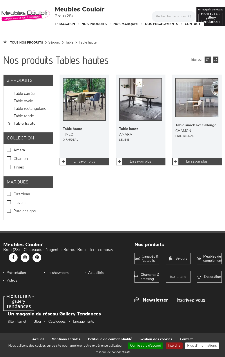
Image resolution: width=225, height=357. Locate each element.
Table (69, 42)
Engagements (83, 321)
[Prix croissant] (207, 60)
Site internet (17, 321)
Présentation (16, 273)
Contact (192, 24)
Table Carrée (24, 94)
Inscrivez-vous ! (192, 300)
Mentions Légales (66, 339)
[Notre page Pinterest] (37, 257)
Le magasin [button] (65, 24)
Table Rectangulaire (30, 109)
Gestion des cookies (156, 339)
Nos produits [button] (94, 24)
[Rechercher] (191, 16)
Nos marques (125, 24)
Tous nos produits (26, 42)
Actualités (96, 273)
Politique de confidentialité (110, 339)
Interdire (174, 345)
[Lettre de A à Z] (215, 60)
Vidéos (12, 280)
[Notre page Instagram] (25, 257)
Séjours (54, 42)
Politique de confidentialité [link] (113, 352)
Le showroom (58, 273)
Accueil (38, 339)
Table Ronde (24, 116)
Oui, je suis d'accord (145, 345)
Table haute (87, 42)
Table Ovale (23, 101)
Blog (37, 321)
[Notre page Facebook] (13, 257)
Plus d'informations (202, 345)
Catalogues (57, 321)
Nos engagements (161, 24)
